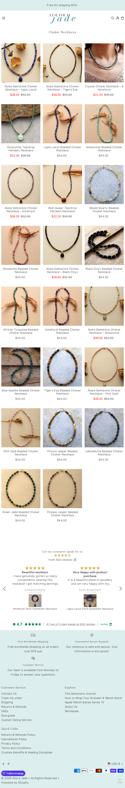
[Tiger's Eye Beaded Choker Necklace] (62, 367)
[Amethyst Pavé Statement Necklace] (35, 600)
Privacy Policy (10, 743)
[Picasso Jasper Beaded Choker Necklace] (62, 488)
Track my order (11, 698)
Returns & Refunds (14, 706)
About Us (71, 706)
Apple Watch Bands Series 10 (84, 702)
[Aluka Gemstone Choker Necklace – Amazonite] (104, 306)
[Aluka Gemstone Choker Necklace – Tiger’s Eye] (62, 62)
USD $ (116, 763)
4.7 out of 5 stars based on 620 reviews (70, 624)
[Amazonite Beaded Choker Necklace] (104, 123)
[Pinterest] (8, 764)
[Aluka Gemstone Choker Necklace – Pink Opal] (104, 367)
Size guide (8, 715)
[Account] (117, 18)
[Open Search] (112, 18)
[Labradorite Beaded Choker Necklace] (104, 427)
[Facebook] (3, 764)
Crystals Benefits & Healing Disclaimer (27, 752)
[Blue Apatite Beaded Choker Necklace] (20, 367)
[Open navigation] (23, 17)
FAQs (4, 711)
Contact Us (9, 693)
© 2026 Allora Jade (14, 778)
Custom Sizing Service (16, 720)
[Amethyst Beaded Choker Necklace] (62, 306)
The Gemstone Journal (80, 693)
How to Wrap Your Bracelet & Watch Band (93, 698)
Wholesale (72, 711)
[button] (5, 588)
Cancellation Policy (14, 739)
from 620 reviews (60, 559)
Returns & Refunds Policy (18, 734)
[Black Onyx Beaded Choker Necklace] (104, 245)
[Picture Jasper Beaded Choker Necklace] (62, 427)
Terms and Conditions (16, 748)
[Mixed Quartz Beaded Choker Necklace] (104, 184)
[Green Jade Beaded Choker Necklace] (20, 488)
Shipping (7, 702)
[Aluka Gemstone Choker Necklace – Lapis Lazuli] (20, 62)
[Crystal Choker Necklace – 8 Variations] (104, 62)
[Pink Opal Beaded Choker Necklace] (20, 427)
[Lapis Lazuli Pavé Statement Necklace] (90, 600)
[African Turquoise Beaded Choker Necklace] (20, 306)
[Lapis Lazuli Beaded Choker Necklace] (62, 123)
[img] (62, 555)
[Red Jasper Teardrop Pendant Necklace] (62, 184)
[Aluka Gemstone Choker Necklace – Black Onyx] (62, 245)
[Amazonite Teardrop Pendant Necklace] (20, 123)
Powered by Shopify (15, 782)
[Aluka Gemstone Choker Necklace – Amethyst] (20, 184)
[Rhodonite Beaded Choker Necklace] (20, 245)
